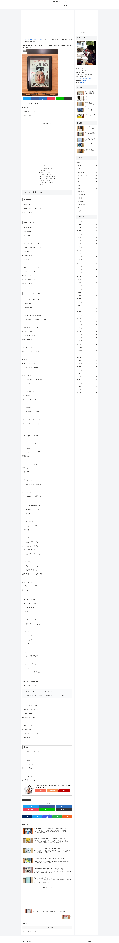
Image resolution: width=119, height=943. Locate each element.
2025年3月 (87, 266)
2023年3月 (87, 344)
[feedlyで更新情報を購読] (57, 816)
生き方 (87, 211)
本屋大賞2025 (87, 201)
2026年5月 (87, 221)
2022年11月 (87, 357)
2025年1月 (87, 273)
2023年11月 (87, 318)
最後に (41, 184)
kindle (64, 790)
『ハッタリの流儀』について (45, 168)
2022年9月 (87, 363)
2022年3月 (87, 383)
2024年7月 (87, 292)
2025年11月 (87, 240)
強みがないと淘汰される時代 (47, 182)
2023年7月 (87, 331)
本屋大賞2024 (87, 198)
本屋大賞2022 (87, 191)
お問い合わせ (94, 939)
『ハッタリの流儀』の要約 (46, 174)
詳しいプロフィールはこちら (83, 78)
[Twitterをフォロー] (37, 816)
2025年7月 (87, 253)
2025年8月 (87, 250)
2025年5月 (87, 260)
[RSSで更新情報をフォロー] (67, 816)
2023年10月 (87, 321)
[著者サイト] (27, 816)
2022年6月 (87, 373)
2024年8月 (87, 289)
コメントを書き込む (47, 927)
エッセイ (87, 165)
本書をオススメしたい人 (45, 172)
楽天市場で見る (40, 790)
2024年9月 (87, 286)
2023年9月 (87, 324)
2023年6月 (87, 334)
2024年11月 (87, 279)
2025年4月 (87, 263)
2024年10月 (87, 282)
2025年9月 (87, 247)
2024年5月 (87, 298)
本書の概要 (42, 170)
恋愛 (87, 188)
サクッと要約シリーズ (87, 172)
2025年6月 (87, 256)
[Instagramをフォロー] (47, 816)
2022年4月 (87, 379)
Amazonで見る (52, 790)
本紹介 (87, 162)
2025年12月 (87, 237)
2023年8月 (87, 328)
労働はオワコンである (46, 180)
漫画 (87, 207)
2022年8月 (87, 366)
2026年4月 (87, 224)
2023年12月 (87, 315)
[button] (96, 32)
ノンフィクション (87, 175)
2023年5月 (87, 337)
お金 (87, 169)
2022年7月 (87, 370)
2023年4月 (87, 341)
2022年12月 (87, 354)
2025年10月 (87, 243)
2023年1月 (87, 350)
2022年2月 (87, 386)
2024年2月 (87, 308)
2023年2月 (87, 347)
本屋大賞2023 (87, 194)
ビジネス (87, 178)
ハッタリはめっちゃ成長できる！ (48, 178)
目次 (45, 165)
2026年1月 (87, 234)
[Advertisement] (47, 14)
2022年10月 (87, 360)
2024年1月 (87, 311)
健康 (87, 181)
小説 (87, 185)
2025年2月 (87, 269)
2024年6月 (87, 295)
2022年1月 (87, 389)
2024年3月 (87, 305)
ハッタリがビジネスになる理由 (48, 176)
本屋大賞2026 (87, 204)
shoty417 (84, 80)
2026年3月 (87, 227)
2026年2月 (87, 230)
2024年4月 (87, 302)
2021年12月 (87, 392)
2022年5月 (87, 376)
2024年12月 (87, 276)
